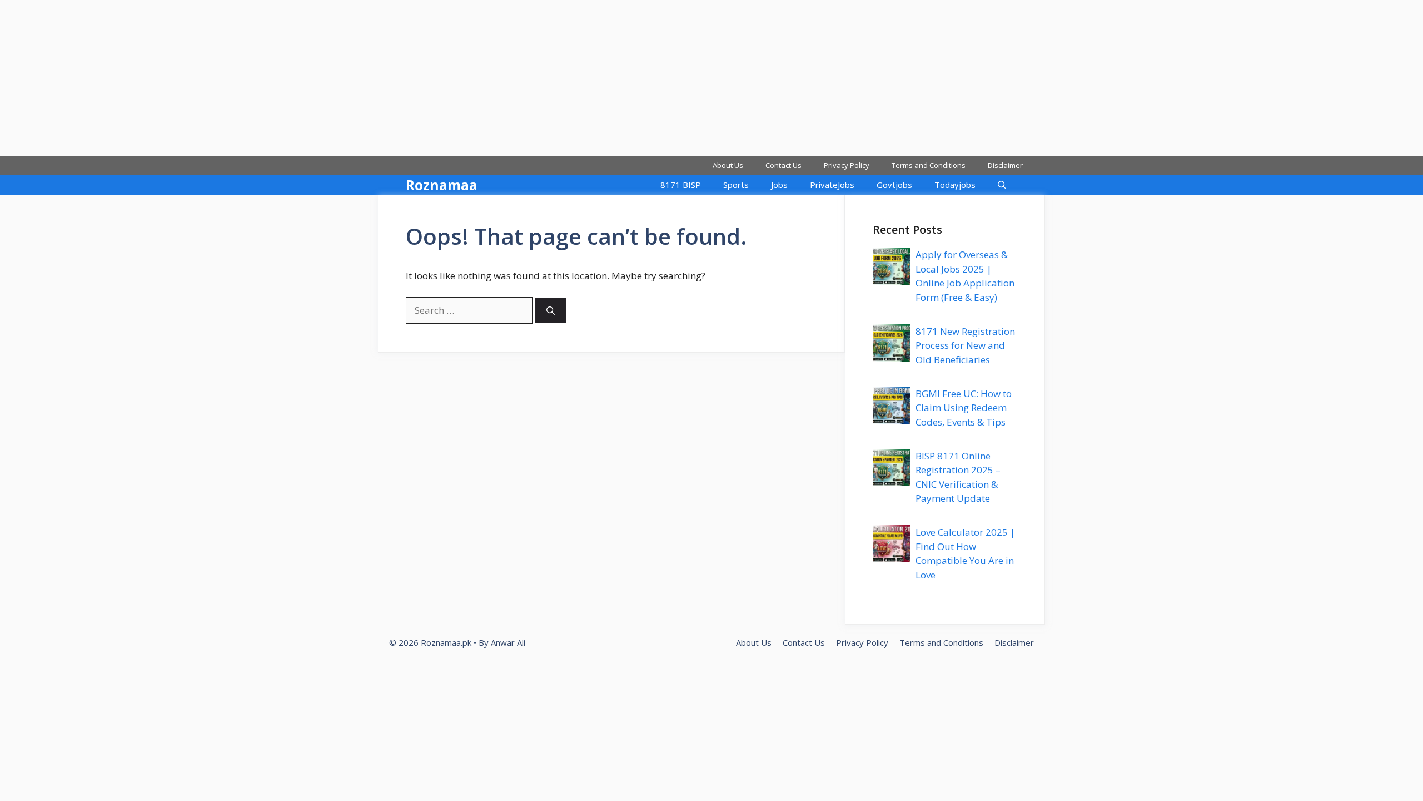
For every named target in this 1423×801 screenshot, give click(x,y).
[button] (1002, 185)
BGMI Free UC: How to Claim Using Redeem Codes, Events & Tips (964, 407)
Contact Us (783, 165)
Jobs (779, 184)
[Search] (550, 310)
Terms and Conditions (929, 165)
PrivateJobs (832, 184)
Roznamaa (441, 184)
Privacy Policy (846, 165)
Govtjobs (894, 184)
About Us (728, 165)
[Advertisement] (333, 78)
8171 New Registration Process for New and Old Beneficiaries (965, 345)
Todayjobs (955, 184)
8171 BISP (680, 184)
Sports (736, 184)
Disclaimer (1005, 165)
